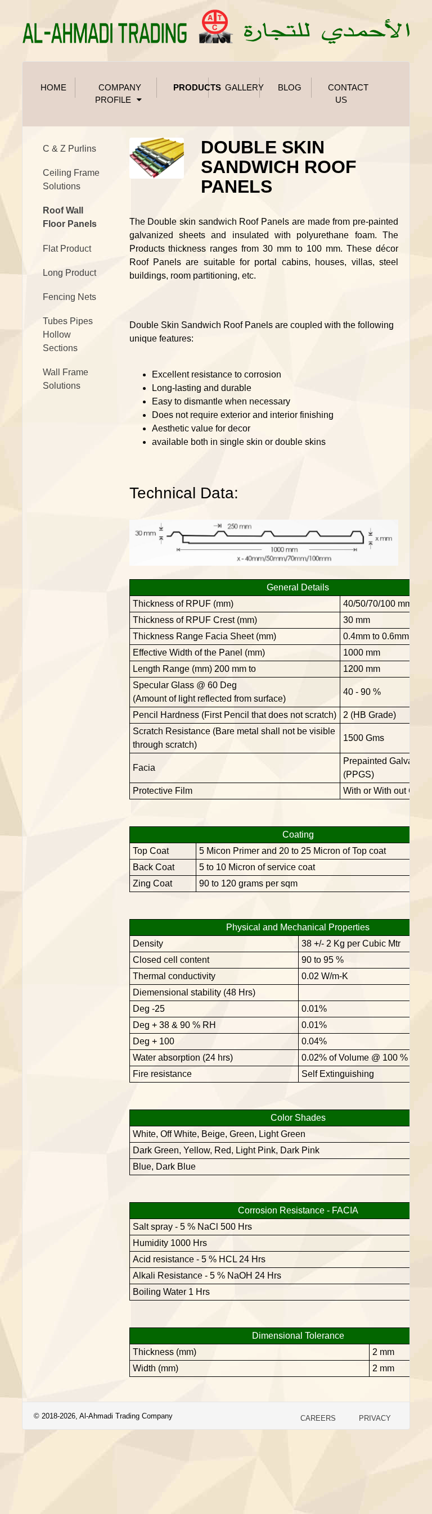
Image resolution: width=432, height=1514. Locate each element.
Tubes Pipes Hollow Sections (68, 334)
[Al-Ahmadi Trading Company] (216, 24)
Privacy (375, 1418)
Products (190, 87)
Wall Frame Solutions (65, 378)
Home (53, 87)
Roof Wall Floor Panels (70, 217)
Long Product (69, 273)
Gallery (242, 87)
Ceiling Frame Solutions (71, 179)
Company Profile (118, 94)
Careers (318, 1418)
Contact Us (345, 94)
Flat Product (67, 248)
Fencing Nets (69, 297)
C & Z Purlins (69, 148)
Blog (290, 87)
